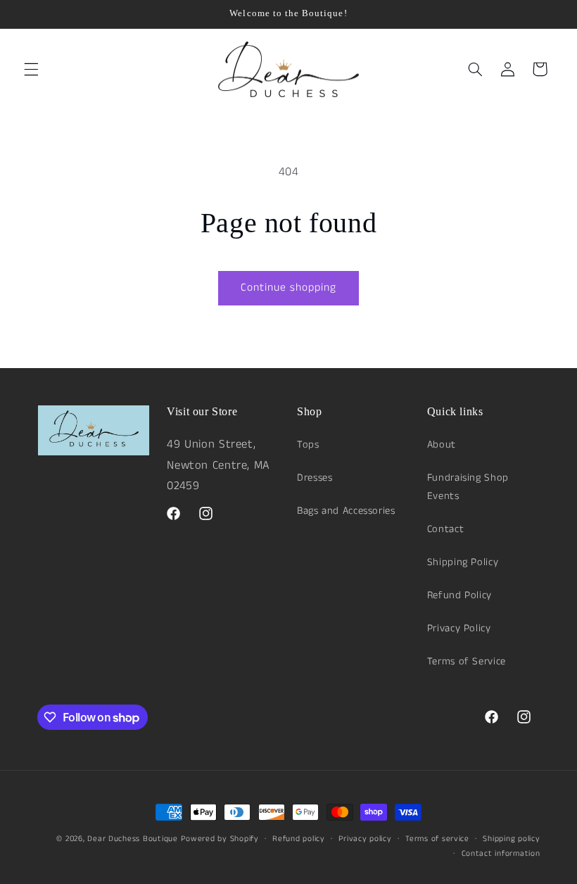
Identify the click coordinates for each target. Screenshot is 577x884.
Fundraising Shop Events (468, 487)
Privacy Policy (459, 628)
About (441, 445)
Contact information (501, 853)
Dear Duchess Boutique (132, 839)
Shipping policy (511, 839)
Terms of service (437, 839)
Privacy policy (364, 839)
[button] (31, 69)
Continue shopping (289, 288)
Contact (445, 529)
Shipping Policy (462, 562)
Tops (308, 445)
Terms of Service (466, 662)
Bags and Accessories (346, 511)
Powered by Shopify (219, 839)
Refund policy (298, 839)
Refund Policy (459, 595)
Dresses (314, 478)
